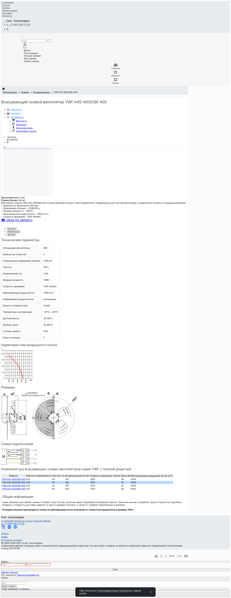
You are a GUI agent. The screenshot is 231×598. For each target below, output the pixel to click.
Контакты (7, 15)
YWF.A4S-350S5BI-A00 (13, 479)
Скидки (6, 7)
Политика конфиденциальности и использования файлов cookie (35, 553)
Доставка (7, 13)
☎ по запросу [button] (16, 220)
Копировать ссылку (26, 131)
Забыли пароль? (9, 572)
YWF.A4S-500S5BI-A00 (13, 488)
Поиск (4, 586)
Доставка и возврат (11, 540)
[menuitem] (7, 2)
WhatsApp (21, 124)
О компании (7, 2)
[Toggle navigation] (23, 36)
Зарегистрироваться (28, 575)
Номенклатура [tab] (13, 232)
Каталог (6, 5)
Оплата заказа (31, 61)
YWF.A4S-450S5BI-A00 (13, 485)
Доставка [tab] (11, 235)
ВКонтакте (21, 121)
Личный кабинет (32, 55)
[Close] (8, 562)
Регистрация (31, 53)
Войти (27, 50)
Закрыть (12, 586)
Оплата (9, 10)
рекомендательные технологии (114, 590)
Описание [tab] (12, 229)
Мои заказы (30, 58)
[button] (15, 117)
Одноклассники (24, 128)
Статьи (29, 521)
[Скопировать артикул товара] (7, 142)
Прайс (4, 537)
